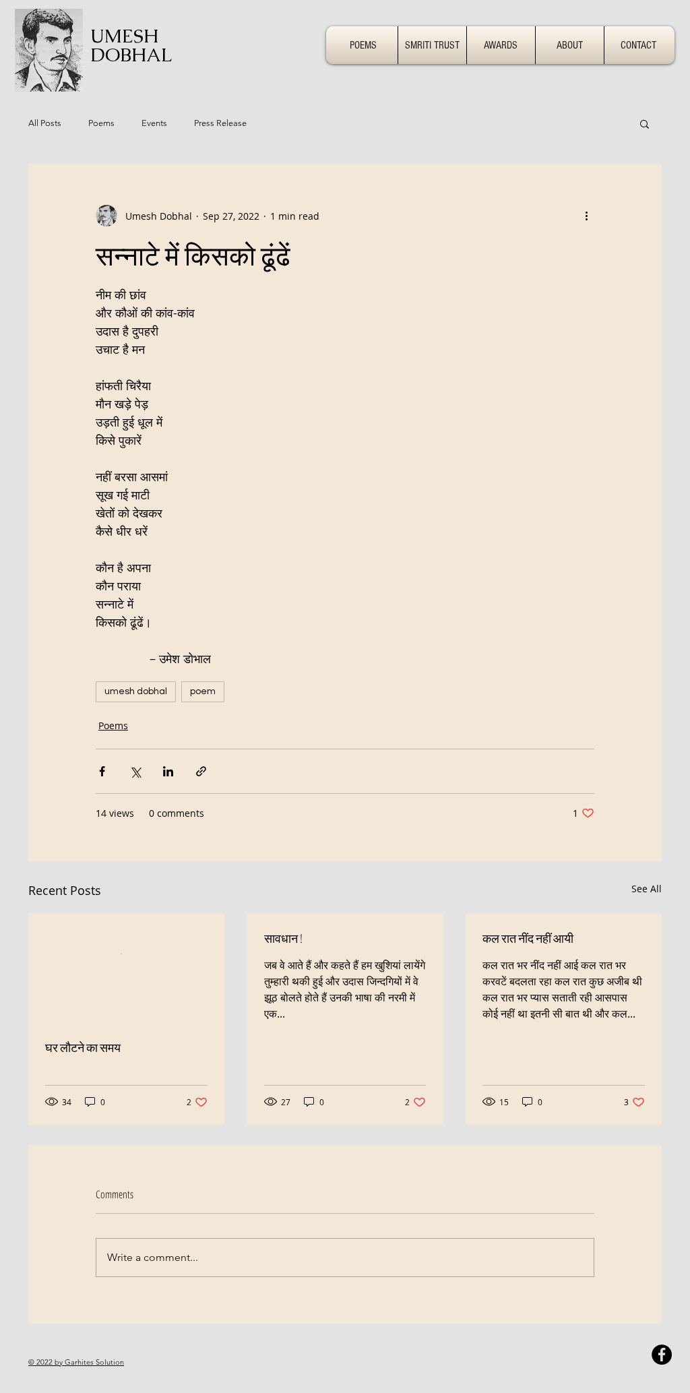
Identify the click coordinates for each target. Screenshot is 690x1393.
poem (203, 691)
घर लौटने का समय (83, 1047)
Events (154, 123)
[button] (644, 123)
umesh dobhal (135, 691)
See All (646, 888)
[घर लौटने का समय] (126, 968)
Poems (101, 123)
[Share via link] (201, 771)
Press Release (220, 123)
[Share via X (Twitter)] (135, 771)
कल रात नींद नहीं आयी (527, 938)
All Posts (44, 123)
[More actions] (586, 216)
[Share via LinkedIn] (168, 771)
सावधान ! (283, 938)
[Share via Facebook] (102, 771)
